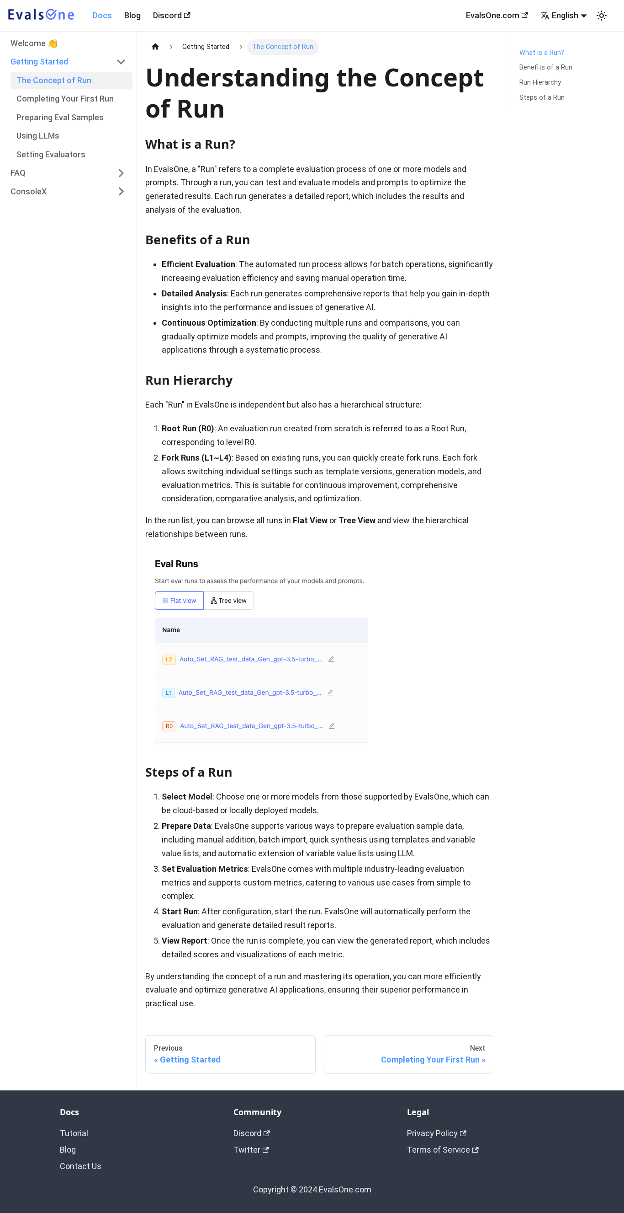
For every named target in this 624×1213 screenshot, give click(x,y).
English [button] (565, 15)
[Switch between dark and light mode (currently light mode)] (601, 15)
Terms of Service (438, 1149)
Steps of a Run (542, 98)
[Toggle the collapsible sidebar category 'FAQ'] (121, 173)
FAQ (18, 172)
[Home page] (155, 47)
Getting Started (39, 61)
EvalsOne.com (492, 15)
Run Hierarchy (540, 82)
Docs (102, 15)
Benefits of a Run (545, 67)
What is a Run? (541, 53)
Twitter (246, 1149)
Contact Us (80, 1166)
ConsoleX (29, 191)
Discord (167, 15)
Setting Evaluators (50, 154)
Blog (132, 15)
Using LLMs (37, 135)
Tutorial (74, 1133)
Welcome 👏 (34, 43)
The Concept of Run (53, 80)
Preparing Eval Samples (60, 117)
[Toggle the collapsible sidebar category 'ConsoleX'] (121, 191)
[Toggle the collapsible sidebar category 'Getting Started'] (121, 62)
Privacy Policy (432, 1133)
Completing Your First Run (65, 98)
